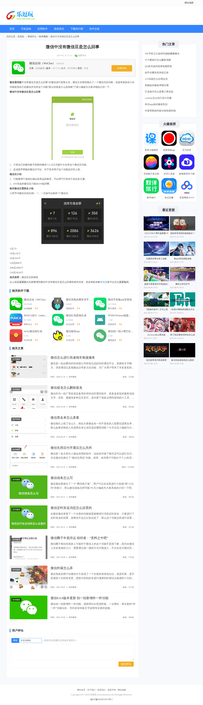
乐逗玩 (20, 36)
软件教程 (43, 36)
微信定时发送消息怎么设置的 (71, 508)
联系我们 (101, 690)
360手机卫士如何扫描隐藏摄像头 (162, 53)
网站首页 (81, 690)
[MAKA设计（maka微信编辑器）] (16, 319)
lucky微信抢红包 (33, 331)
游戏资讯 (59, 28)
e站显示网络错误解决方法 (182, 309)
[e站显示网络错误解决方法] (182, 299)
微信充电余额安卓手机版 (78, 299)
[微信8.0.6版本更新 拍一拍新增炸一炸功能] (28, 607)
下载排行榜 (76, 28)
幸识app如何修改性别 (156, 104)
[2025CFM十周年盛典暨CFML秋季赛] (156, 223)
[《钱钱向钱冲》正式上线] (156, 299)
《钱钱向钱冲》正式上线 (156, 309)
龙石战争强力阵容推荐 (156, 360)
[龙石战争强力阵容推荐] (156, 350)
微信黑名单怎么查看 (65, 417)
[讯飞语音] (187, 138)
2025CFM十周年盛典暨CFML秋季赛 (156, 234)
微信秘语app (73, 331)
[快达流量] (169, 186)
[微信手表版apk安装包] (100, 304)
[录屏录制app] (169, 138)
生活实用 (70, 324)
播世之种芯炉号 (182, 284)
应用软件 (42, 28)
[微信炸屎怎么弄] (28, 577)
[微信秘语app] (58, 335)
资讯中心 (32, 36)
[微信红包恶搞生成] (58, 319)
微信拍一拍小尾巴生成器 (120, 331)
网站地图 (189, 3)
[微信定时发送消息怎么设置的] (28, 517)
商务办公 (28, 324)
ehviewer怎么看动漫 (156, 335)
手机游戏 (26, 28)
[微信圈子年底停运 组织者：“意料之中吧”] (28, 547)
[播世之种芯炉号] (182, 274)
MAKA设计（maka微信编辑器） (36, 315)
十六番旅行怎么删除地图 (158, 60)
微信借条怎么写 (62, 478)
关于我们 (91, 690)
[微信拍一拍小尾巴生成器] (100, 335)
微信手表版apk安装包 (120, 299)
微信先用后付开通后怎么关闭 (71, 447)
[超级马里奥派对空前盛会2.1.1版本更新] (156, 274)
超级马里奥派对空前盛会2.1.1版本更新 (156, 284)
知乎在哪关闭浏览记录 (157, 72)
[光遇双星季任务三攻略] (156, 249)
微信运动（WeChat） (46, 63)
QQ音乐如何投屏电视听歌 (158, 66)
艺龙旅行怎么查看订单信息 (159, 91)
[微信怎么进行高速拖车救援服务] (28, 367)
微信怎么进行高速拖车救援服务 (73, 357)
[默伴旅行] (151, 186)
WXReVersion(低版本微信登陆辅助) (120, 315)
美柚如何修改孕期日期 (157, 85)
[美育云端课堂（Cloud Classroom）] (151, 138)
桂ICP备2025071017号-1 (101, 699)
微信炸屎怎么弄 (62, 568)
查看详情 (121, 68)
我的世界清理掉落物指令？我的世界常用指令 (182, 234)
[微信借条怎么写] (28, 487)
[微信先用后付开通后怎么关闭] (28, 457)
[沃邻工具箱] (169, 162)
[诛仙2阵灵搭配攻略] (182, 249)
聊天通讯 (112, 308)
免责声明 (112, 690)
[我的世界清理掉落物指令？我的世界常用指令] (182, 223)
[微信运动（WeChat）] (16, 304)
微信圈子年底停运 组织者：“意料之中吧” (79, 538)
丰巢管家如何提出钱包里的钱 (160, 110)
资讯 (102, 282)
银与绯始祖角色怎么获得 (182, 360)
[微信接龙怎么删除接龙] (28, 397)
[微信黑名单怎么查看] (28, 427)
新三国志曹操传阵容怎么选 (182, 335)
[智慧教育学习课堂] (187, 162)
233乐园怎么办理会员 (156, 79)
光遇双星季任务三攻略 (156, 258)
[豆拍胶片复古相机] (151, 162)
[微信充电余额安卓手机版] (58, 304)
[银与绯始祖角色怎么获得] (182, 350)
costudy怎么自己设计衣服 (158, 98)
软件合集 (94, 28)
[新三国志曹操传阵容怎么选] (182, 325)
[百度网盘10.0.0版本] (187, 186)
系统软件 (70, 308)
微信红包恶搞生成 (76, 315)
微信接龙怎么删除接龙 (66, 387)
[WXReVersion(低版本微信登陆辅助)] (100, 319)
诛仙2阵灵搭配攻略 (182, 258)
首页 (12, 28)
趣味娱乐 (112, 340)
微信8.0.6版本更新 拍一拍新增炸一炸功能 (79, 598)
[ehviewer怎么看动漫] (156, 325)
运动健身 (28, 308)
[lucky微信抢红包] (16, 335)
